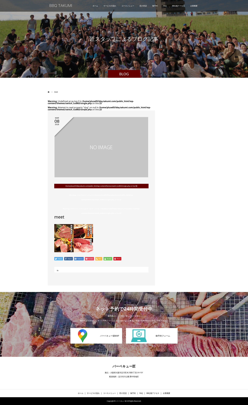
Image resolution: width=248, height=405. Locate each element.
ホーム (95, 6)
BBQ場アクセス (178, 6)
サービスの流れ (109, 6)
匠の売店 (143, 6)
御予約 (155, 6)
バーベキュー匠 (124, 366)
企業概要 (193, 6)
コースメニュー (128, 6)
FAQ (165, 6)
